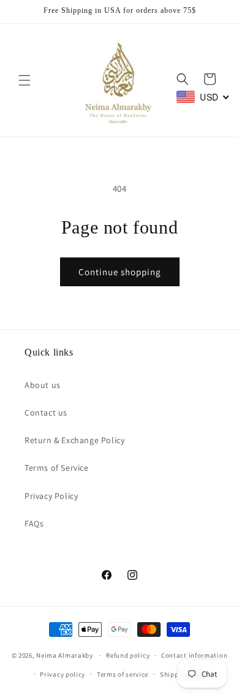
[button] (24, 80)
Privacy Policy (51, 495)
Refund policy (128, 655)
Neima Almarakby (65, 655)
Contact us (46, 412)
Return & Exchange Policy (74, 440)
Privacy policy (62, 674)
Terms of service (122, 674)
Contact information (194, 655)
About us (43, 384)
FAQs (34, 523)
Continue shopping (119, 272)
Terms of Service (57, 467)
